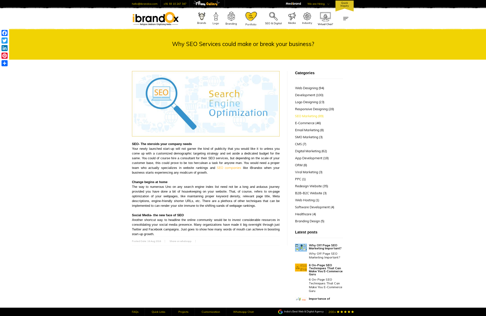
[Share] (4, 63)
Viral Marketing (309, 172)
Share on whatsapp (181, 241)
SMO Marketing (309, 137)
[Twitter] (4, 40)
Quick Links (158, 312)
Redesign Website (311, 186)
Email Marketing (309, 130)
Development (309, 95)
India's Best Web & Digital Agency (304, 311)
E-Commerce (308, 123)
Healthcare (305, 214)
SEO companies (229, 168)
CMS (300, 144)
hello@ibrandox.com (145, 3)
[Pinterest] (4, 55)
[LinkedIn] (4, 48)
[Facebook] (4, 33)
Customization (211, 312)
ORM (301, 165)
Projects (183, 312)
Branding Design (309, 221)
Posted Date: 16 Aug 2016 (146, 241)
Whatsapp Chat (243, 312)
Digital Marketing (311, 151)
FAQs (135, 312)
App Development (312, 158)
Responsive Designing (314, 109)
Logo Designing (309, 102)
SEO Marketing (309, 116)
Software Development (314, 207)
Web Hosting (307, 200)
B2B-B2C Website (311, 193)
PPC (300, 179)
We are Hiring (316, 3)
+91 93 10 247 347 (174, 3)
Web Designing (309, 88)
